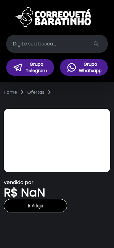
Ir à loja (35, 206)
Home (10, 92)
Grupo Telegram (36, 67)
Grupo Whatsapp (90, 67)
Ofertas (35, 92)
